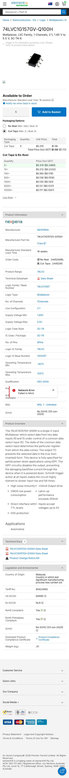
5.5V (39, 321)
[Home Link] (25, 4)
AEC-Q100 (43, 381)
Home (6, 20)
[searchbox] (32, 12)
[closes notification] (53, 390)
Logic (43, 20)
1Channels (42, 301)
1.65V (40, 315)
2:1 (38, 308)
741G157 (41, 355)
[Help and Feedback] (62, 771)
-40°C (40, 364)
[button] (5, 4)
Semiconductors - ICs (24, 20)
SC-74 (40, 328)
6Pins (40, 342)
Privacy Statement (12, 734)
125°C (40, 373)
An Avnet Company (13, 755)
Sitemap (54, 738)
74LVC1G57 (43, 286)
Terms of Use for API (37, 738)
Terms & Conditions (13, 738)
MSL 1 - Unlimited (46, 404)
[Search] (63, 12)
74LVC (40, 271)
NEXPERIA (43, 230)
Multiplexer (43, 294)
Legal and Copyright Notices (38, 734)
